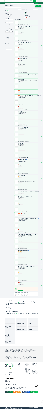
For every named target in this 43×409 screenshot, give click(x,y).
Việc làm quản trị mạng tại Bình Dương (20, 322)
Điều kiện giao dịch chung (34, 371)
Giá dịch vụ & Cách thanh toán (35, 372)
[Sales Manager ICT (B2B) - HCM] (16, 214)
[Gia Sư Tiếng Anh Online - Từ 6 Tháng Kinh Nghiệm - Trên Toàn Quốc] (16, 262)
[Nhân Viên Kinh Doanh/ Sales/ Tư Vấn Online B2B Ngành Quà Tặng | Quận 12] (16, 267)
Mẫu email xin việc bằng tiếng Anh (31, 358)
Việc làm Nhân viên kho (7, 336)
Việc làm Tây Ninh (6, 349)
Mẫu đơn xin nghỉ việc (18, 358)
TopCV (23, 302)
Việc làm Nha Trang (16, 349)
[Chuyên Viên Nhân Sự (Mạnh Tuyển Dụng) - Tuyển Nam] (16, 209)
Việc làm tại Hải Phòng (30, 329)
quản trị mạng (17, 302)
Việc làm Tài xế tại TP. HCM (12, 350)
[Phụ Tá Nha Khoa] (16, 112)
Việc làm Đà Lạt (9, 349)
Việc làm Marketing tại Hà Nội (7, 351)
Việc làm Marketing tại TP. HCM (13, 351)
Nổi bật (19, 90)
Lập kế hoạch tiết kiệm (27, 372)
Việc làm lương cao (34, 365)
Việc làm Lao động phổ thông (8, 326)
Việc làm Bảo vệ (7, 334)
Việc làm (8, 5)
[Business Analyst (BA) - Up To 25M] (16, 278)
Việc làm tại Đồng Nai (30, 324)
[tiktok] (9, 381)
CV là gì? (16, 356)
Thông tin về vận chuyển (34, 373)
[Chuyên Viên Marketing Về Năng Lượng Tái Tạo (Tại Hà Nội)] (16, 241)
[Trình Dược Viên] (16, 225)
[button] (41, 24)
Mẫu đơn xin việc (26, 358)
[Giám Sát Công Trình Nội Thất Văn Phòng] (16, 86)
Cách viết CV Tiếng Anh (31, 356)
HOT (18, 58)
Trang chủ (6, 5)
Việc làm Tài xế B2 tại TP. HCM (17, 350)
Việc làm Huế (25, 349)
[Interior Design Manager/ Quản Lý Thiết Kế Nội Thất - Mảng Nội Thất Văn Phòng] (16, 91)
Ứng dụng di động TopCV (27, 369)
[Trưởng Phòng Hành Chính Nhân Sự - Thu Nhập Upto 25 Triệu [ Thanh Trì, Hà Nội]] (16, 198)
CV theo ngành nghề (16, 308)
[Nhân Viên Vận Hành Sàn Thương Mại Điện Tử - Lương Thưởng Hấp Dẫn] (16, 70)
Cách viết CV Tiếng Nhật (11, 357)
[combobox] (9, 19)
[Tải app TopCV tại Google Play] (12, 378)
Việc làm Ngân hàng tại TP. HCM (30, 351)
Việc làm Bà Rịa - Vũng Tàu (20, 349)
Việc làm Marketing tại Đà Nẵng (18, 351)
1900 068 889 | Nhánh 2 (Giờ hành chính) (11, 371)
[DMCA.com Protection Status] (10, 368)
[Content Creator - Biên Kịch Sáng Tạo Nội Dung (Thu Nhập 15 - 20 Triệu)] (16, 230)
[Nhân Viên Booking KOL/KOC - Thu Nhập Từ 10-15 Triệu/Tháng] (16, 27)
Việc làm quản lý (34, 366)
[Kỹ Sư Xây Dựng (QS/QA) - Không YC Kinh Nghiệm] (16, 59)
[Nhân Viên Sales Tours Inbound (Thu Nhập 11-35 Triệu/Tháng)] (16, 43)
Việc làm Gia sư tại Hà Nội (28, 349)
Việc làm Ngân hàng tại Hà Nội (24, 351)
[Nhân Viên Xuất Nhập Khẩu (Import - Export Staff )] (16, 107)
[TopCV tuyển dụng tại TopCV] (10, 365)
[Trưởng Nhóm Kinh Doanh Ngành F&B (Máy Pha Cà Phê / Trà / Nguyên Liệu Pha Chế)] (16, 134)
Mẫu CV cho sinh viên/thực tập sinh (12, 356)
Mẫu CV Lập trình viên (7, 356)
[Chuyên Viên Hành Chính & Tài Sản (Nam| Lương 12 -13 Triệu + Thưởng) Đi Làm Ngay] (16, 75)
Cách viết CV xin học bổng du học (22, 357)
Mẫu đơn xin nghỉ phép (14, 358)
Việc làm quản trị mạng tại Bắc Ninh (20, 323)
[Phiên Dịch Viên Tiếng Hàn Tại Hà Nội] (16, 65)
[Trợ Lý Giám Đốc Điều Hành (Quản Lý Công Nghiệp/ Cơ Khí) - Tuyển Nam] (16, 150)
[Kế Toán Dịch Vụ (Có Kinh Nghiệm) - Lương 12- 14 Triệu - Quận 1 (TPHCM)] (16, 155)
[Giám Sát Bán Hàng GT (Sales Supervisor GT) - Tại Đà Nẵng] (16, 22)
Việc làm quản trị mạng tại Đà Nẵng (20, 328)
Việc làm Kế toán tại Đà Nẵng (33, 350)
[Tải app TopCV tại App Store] (7, 378)
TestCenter (19, 373)
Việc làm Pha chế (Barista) (8, 341)
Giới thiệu (19, 364)
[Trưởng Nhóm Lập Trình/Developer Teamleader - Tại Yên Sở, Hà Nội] (16, 171)
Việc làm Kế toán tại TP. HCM (28, 350)
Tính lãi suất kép (26, 371)
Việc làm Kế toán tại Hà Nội (23, 350)
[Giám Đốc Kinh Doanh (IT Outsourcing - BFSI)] (16, 128)
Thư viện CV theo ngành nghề (28, 366)
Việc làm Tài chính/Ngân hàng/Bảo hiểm (9, 327)
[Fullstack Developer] (16, 273)
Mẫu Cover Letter (34, 357)
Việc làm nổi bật (33, 364)
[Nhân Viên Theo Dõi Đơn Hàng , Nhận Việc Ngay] (16, 49)
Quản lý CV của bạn (27, 364)
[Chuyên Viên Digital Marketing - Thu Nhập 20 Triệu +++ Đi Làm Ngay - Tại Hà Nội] (16, 33)
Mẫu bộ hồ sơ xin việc (6, 358)
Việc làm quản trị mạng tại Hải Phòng (20, 329)
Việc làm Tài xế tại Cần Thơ (7, 350)
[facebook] (5, 381)
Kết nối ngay (10, 372)
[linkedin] (7, 381)
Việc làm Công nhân (7, 335)
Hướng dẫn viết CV (26, 365)
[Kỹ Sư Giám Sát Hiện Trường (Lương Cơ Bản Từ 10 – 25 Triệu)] (16, 123)
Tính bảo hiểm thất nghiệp (27, 373)
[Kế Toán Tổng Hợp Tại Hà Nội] (16, 176)
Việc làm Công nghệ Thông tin (8, 325)
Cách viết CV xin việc (19, 356)
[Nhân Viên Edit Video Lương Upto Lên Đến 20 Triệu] (16, 166)
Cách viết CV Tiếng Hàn (7, 357)
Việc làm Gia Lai (12, 349)
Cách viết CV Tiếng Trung (16, 357)
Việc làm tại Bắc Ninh (30, 323)
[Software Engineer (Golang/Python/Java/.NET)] (16, 251)
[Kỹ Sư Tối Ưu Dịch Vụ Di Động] (16, 80)
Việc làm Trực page (7, 342)
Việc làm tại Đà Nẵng (30, 328)
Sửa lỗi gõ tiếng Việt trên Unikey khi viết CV (28, 357)
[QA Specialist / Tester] (16, 144)
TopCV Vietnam (8, 373)
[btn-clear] (24, 3)
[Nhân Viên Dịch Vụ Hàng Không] (16, 160)
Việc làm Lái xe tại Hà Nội (33, 349)
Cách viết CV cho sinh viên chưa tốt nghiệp (25, 356)
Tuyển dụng (25, 141)
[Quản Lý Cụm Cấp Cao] (16, 283)
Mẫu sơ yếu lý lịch (10, 358)
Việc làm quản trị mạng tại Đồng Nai (20, 324)
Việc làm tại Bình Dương (30, 322)
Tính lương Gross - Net (27, 370)
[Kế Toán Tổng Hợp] (16, 38)
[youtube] (6, 381)
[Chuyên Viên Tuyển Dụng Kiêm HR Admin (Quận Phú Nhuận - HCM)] (16, 139)
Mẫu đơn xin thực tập (22, 358)
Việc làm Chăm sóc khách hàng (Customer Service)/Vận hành (9, 322)
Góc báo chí (19, 365)
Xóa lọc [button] (26, 17)
